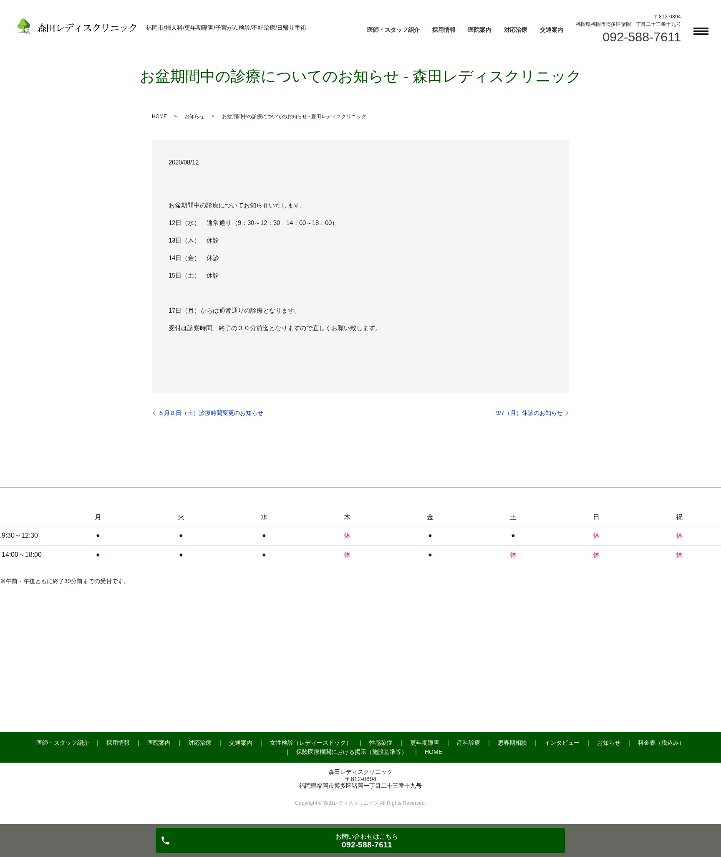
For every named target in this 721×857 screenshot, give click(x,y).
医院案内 (480, 29)
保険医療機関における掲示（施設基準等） (351, 751)
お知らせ (194, 116)
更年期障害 (424, 742)
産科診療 (468, 742)
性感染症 (381, 742)
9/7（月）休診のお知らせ (529, 413)
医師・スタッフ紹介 (393, 29)
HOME (159, 116)
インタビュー (562, 742)
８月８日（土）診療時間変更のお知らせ (210, 413)
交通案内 (551, 29)
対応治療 (515, 29)
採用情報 (444, 29)
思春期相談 (512, 742)
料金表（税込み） (661, 742)
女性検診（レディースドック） (311, 742)
